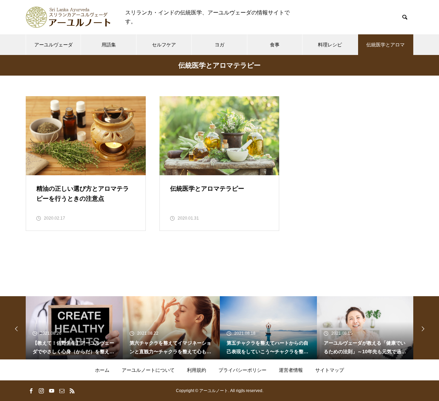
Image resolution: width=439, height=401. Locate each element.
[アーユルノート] (68, 17)
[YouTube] (51, 390)
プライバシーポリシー (242, 370)
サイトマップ (329, 370)
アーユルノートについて (148, 370)
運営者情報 (291, 370)
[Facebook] (30, 390)
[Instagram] (41, 390)
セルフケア (164, 44)
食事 (275, 44)
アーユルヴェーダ (53, 44)
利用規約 (196, 370)
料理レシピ (330, 44)
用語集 (109, 44)
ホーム (102, 370)
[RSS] (72, 390)
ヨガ (219, 44)
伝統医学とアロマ (385, 44)
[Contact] (61, 390)
